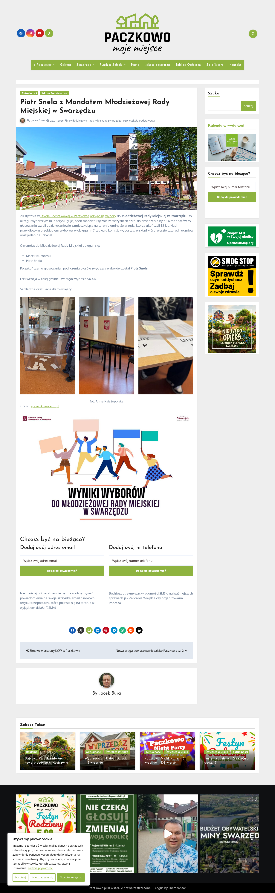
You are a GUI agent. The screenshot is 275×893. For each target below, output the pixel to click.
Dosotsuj (20, 877)
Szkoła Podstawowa (54, 93)
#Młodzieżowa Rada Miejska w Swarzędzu (95, 120)
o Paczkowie (43, 64)
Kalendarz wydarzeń (226, 126)
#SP (125, 120)
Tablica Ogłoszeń (188, 64)
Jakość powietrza (157, 64)
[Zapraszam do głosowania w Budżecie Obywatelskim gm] (168, 833)
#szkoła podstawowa (142, 120)
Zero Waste (215, 64)
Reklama (31, 752)
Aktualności (29, 93)
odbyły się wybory (103, 216)
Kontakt (235, 64)
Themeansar (177, 888)
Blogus (159, 888)
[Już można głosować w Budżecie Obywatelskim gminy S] (107, 833)
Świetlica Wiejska (117, 752)
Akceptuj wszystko (71, 877)
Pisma (135, 64)
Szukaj (214, 93)
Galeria (65, 64)
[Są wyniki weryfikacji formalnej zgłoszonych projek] (229, 833)
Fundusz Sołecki (112, 64)
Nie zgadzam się (42, 877)
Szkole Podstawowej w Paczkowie (64, 216)
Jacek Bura (38, 120)
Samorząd (84, 64)
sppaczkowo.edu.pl (45, 406)
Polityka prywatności (40, 868)
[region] (48, 859)
